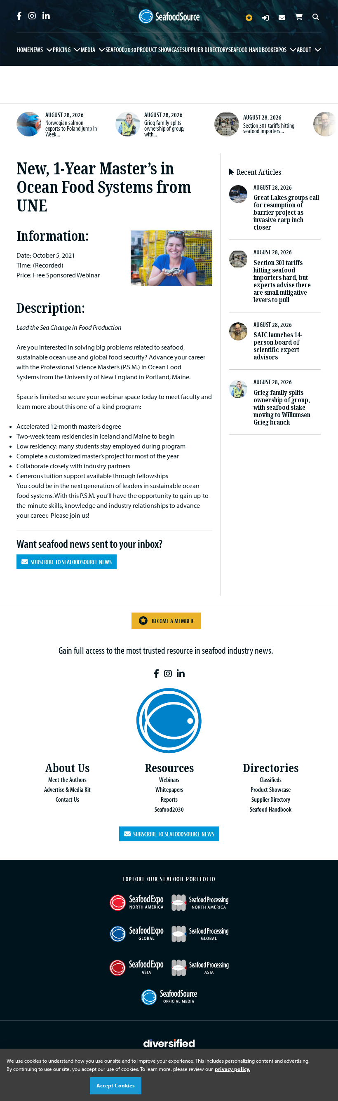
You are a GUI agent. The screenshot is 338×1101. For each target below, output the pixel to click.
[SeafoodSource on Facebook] (19, 16)
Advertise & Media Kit (67, 789)
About (304, 49)
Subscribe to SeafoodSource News (70, 562)
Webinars (169, 779)
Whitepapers (169, 789)
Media (88, 49)
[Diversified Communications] (169, 1042)
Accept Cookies (115, 1085)
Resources (169, 768)
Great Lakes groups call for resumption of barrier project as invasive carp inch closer (286, 212)
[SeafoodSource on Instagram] (32, 16)
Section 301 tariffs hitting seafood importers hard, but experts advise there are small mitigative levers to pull (282, 281)
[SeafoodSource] (169, 16)
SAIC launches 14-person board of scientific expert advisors (278, 346)
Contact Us (67, 799)
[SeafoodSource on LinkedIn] (46, 16)
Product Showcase (159, 49)
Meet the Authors (67, 779)
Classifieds (271, 779)
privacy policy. (232, 1069)
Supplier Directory (205, 49)
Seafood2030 (121, 49)
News (36, 49)
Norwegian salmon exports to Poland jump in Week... (71, 128)
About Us (67, 768)
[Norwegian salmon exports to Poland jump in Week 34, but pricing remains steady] (28, 124)
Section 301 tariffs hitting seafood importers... (268, 128)
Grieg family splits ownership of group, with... (164, 128)
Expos (279, 49)
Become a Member (172, 621)
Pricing (61, 49)
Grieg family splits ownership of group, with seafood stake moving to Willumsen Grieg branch (282, 407)
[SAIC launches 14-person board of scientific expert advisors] (325, 124)
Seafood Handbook (250, 49)
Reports (169, 799)
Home (23, 49)
